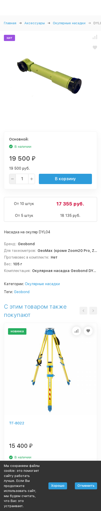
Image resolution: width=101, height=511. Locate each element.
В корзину (65, 178)
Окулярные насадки (69, 23)
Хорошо (57, 486)
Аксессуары (34, 23)
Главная (10, 23)
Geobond (22, 292)
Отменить (86, 486)
